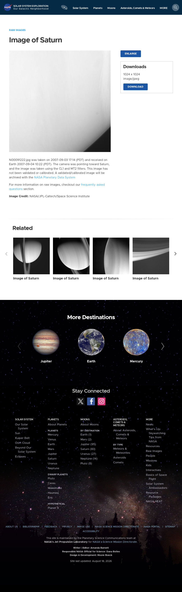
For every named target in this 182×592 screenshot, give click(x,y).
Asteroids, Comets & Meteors (120, 422)
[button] (163, 8)
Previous (6, 253)
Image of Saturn (26, 278)
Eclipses (20, 456)
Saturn (52, 458)
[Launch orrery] (64, 8)
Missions (151, 460)
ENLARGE (131, 54)
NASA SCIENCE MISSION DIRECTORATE (117, 527)
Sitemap (170, 527)
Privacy (67, 527)
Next (175, 253)
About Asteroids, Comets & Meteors (124, 434)
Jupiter (46, 361)
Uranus (52, 463)
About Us (12, 527)
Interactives (153, 470)
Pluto (51, 478)
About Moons (90, 424)
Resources (153, 446)
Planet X (53, 508)
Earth (91, 361)
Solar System (24, 419)
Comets (118, 462)
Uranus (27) (88, 454)
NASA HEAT (154, 501)
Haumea (53, 493)
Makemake (55, 488)
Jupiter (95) (88, 444)
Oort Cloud (22, 443)
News (149, 424)
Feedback (51, 527)
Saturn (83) (88, 449)
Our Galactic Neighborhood (31, 9)
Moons (85, 419)
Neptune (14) (89, 458)
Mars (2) (86, 439)
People (150, 456)
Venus (52, 439)
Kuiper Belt (22, 438)
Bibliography (31, 527)
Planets (53, 419)
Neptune (53, 468)
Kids (148, 465)
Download (135, 87)
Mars (51, 449)
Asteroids (119, 457)
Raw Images (17, 30)
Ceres (51, 483)
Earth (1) (86, 434)
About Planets (57, 424)
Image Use (83, 527)
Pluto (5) (86, 463)
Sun (17, 433)
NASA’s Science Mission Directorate (115, 542)
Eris (50, 497)
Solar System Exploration (31, 4)
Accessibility (91, 531)
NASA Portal (152, 527)
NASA (8, 7)
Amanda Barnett (99, 548)
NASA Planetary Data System (54, 177)
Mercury (136, 361)
